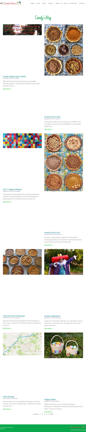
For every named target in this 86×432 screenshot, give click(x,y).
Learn (65, 3)
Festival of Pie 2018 (52, 117)
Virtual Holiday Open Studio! (14, 76)
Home (32, 3)
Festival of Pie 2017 (52, 233)
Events (50, 3)
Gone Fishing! (8, 397)
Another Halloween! (52, 316)
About (58, 3)
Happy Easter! (50, 399)
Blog (38, 3)
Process (74, 3)
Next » (52, 414)
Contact (82, 3)
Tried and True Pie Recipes (14, 316)
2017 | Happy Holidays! (12, 189)
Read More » (7, 89)
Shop (44, 3)
